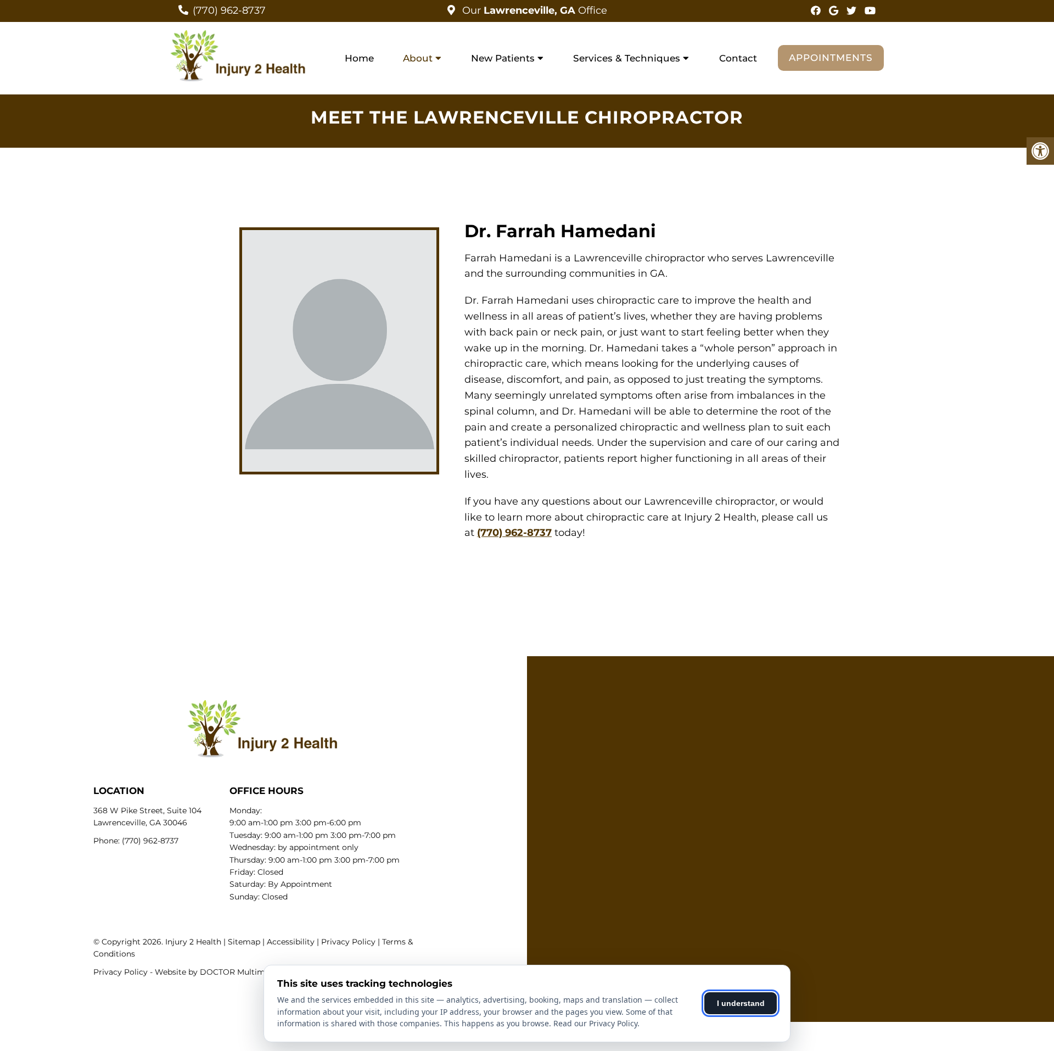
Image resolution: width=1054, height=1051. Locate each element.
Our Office (533, 10)
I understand (741, 1003)
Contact (738, 58)
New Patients (503, 58)
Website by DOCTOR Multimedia (218, 972)
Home (359, 58)
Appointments (831, 57)
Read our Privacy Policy (595, 1023)
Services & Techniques (626, 58)
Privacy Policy (348, 942)
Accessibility (291, 942)
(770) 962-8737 (229, 10)
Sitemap (244, 942)
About (418, 58)
